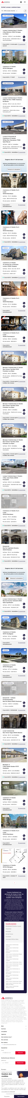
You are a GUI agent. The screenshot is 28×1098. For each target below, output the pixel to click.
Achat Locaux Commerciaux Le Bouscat (13, 969)
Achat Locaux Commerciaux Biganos (12, 948)
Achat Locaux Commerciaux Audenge (12, 945)
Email (2, 1050)
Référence (3, 1060)
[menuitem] (21, 2)
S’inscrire (20, 1052)
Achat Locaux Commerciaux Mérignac (12, 976)
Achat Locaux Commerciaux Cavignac (12, 960)
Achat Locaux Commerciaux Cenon (14, 962)
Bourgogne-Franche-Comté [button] (13, 926)
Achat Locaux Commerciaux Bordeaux (12, 952)
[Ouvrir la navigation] (25, 1)
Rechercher (20, 1062)
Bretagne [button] (8, 931)
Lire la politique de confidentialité (8, 1091)
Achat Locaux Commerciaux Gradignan (12, 966)
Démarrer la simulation (14, 169)
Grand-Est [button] (8, 928)
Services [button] (3, 1028)
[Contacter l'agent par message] (24, 40)
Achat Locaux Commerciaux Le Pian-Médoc (13, 973)
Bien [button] (2, 1026)
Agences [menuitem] (3, 1034)
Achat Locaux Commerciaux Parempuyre (12, 979)
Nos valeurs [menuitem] (4, 1042)
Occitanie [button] (8, 936)
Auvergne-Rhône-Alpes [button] (12, 939)
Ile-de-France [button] (9, 934)
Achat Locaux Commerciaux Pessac (14, 981)
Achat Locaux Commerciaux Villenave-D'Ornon (12, 987)
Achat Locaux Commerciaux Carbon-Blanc (12, 956)
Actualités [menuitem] (4, 1031)
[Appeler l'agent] (24, 37)
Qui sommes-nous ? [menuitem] (6, 1037)
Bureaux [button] (3, 1069)
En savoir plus (21, 44)
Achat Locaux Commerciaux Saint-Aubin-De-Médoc (14, 984)
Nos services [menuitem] (4, 1039)
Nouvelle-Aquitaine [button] (11, 923)
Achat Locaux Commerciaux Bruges (14, 954)
